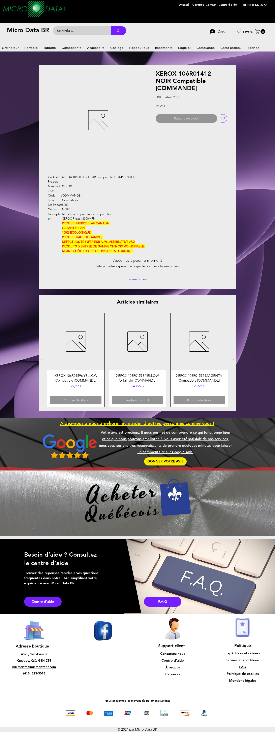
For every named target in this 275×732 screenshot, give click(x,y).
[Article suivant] (233, 333)
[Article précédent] (41, 333)
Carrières (172, 647)
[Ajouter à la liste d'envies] (223, 118)
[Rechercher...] (118, 30)
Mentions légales (242, 654)
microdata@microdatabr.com (34, 640)
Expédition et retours (242, 626)
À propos (172, 640)
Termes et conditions (242, 633)
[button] (260, 31)
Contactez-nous (172, 627)
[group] (137, 333)
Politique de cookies (243, 647)
